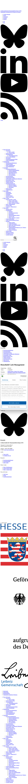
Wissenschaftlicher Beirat (14, 762)
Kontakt (5, 18)
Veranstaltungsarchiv (13, 703)
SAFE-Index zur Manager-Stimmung (11, 354)
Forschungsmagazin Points (11, 706)
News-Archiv (12, 699)
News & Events (6, 697)
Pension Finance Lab (7, 356)
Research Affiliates (13, 733)
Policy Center (6, 745)
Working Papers (9, 711)
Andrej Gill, (16, 371)
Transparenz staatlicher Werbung (10, 694)
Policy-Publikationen (10, 712)
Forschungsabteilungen (8, 350)
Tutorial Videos (9, 743)
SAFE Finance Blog (10, 700)
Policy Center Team (13, 748)
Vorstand (11, 759)
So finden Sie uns (10, 781)
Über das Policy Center (11, 747)
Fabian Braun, (11, 371)
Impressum (5, 691)
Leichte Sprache (6, 14)
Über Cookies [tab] (23, 380)
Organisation (8, 758)
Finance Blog (9, 753)
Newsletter (5, 16)
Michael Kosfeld (21, 372)
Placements (11, 734)
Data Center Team (10, 744)
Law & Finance (12, 722)
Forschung (5, 715)
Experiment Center (7, 355)
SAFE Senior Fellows (13, 749)
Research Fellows (12, 732)
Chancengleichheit (10, 766)
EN (4, 21)
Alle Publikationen (10, 714)
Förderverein (8, 778)
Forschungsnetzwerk (7, 358)
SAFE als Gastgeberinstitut (14, 772)
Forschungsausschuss (13, 760)
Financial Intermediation (14, 717)
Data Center (5, 738)
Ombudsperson (6, 361)
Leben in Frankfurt (13, 777)
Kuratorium (11, 761)
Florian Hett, (15, 372)
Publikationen (6, 709)
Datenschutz (6, 692)
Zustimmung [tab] (5, 380)
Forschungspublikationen (11, 710)
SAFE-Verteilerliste (10, 708)
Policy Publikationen (10, 751)
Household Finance (13, 720)
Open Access (6, 360)
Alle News (8, 698)
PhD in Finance (12, 773)
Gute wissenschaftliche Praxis (12, 767)
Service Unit (11, 764)
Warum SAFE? (9, 756)
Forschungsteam (6, 351)
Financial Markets (12, 719)
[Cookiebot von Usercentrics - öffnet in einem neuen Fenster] (20, 376)
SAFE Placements (13, 771)
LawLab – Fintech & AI (11, 754)
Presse (4, 15)
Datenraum (8, 739)
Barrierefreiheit (6, 693)
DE (4, 22)
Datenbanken (9, 740)
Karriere (8, 768)
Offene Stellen (12, 770)
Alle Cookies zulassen (14, 403)
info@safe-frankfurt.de (9, 449)
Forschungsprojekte (7, 352)
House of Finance (10, 779)
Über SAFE (5, 755)
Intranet (5, 19)
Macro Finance (12, 721)
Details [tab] (14, 380)
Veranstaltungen (9, 702)
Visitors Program (6, 357)
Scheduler (8, 742)
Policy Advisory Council (14, 750)
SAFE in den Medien (10, 704)
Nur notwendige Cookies (14, 406)
